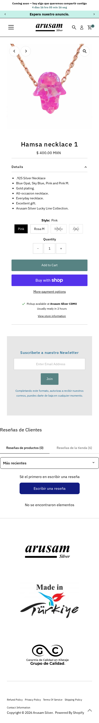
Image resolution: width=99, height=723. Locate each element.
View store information (52, 316)
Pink (21, 229)
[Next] (94, 14)
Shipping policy (73, 699)
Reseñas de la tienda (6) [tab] (74, 448)
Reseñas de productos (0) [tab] (25, 448)
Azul (78, 229)
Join (50, 379)
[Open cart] (89, 27)
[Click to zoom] (84, 51)
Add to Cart (49, 265)
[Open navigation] (11, 27)
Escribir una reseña (50, 488)
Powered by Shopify (69, 713)
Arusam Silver (43, 713)
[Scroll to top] (89, 710)
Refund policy (15, 699)
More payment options (49, 292)
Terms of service (52, 699)
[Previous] (5, 14)
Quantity (49, 239)
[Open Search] (74, 27)
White (60, 229)
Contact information (18, 707)
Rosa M (39, 229)
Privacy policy (33, 699)
